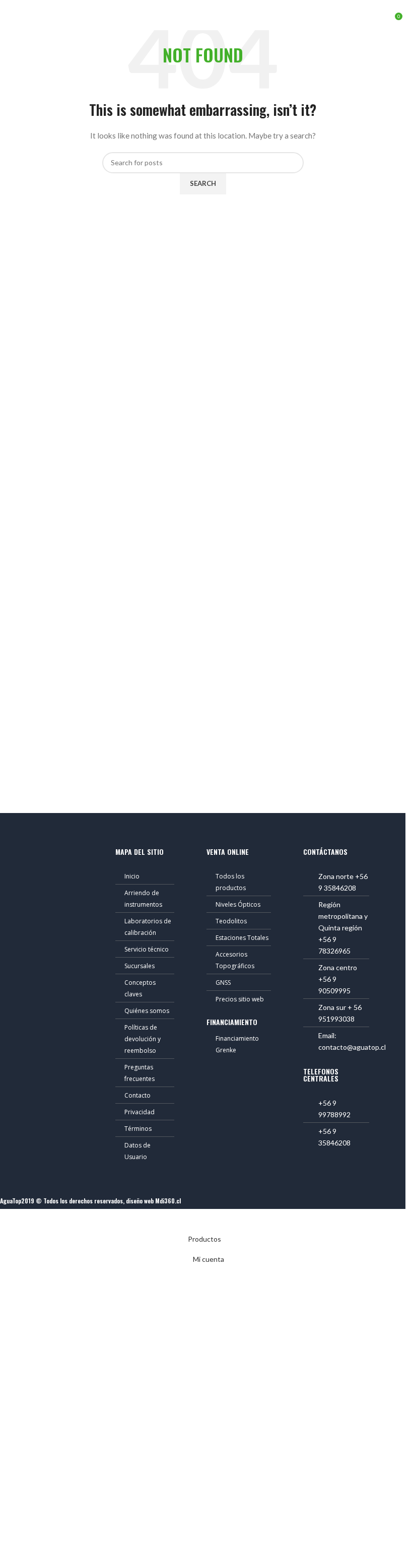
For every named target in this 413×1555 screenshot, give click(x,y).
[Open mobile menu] (12, 15)
